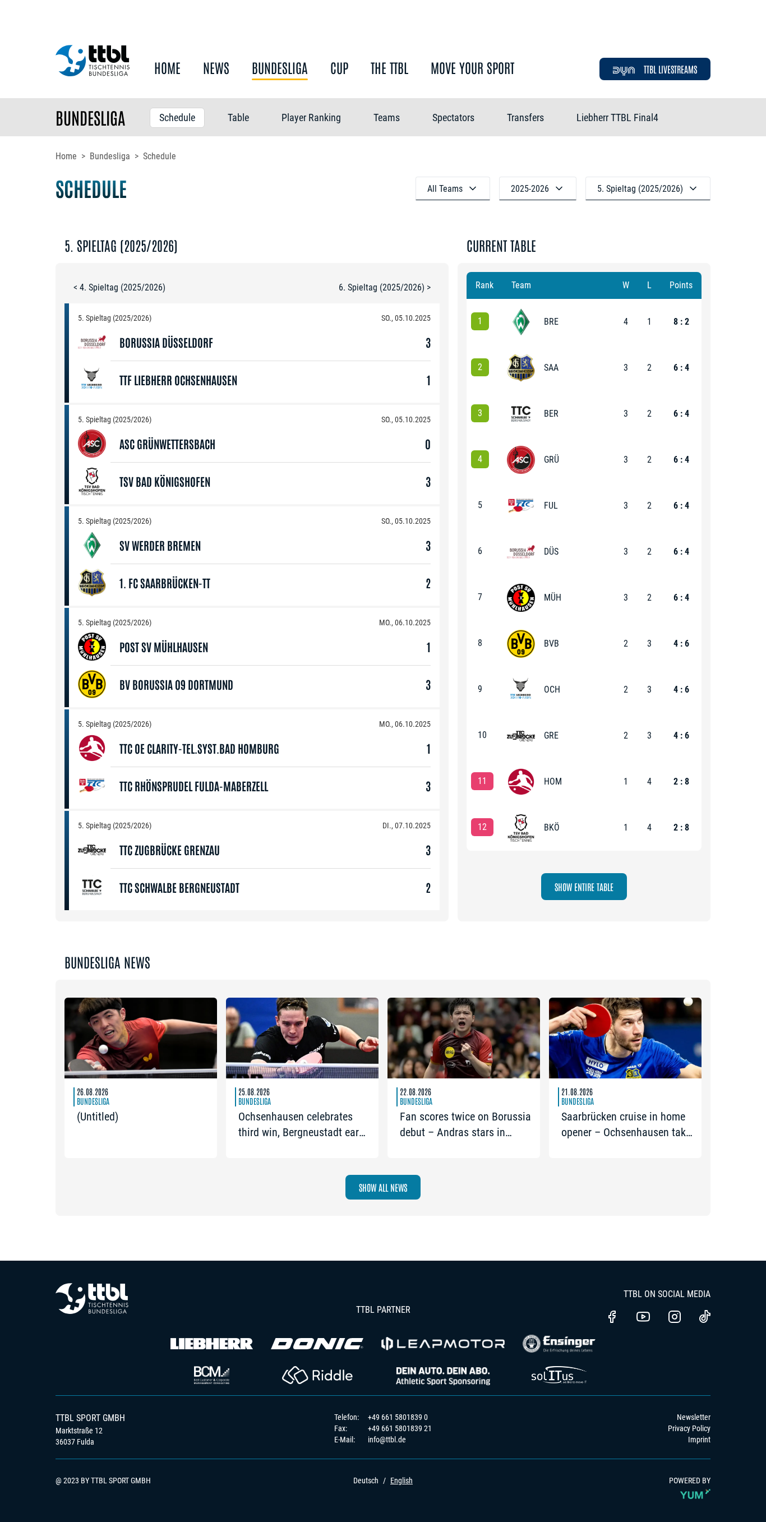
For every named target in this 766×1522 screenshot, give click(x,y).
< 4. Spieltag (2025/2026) (119, 287)
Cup (339, 68)
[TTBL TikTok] (704, 1318)
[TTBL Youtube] (643, 1318)
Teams (386, 117)
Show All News (383, 1187)
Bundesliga (280, 68)
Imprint (699, 1439)
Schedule (177, 117)
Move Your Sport (472, 68)
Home (167, 68)
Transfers (525, 117)
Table (238, 117)
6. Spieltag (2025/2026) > (385, 287)
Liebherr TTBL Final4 (617, 117)
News (216, 68)
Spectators (453, 117)
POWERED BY (689, 1480)
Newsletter (693, 1417)
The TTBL (389, 68)
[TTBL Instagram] (674, 1318)
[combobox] (453, 188)
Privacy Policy (689, 1428)
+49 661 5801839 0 (398, 1417)
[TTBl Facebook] (612, 1318)
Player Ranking (311, 117)
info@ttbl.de (387, 1439)
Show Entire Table (584, 886)
